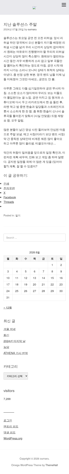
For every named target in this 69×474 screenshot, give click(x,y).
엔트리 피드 (11, 426)
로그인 (8, 420)
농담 (6, 347)
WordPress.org (13, 438)
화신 (6, 335)
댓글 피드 (10, 432)
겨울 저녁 (10, 329)
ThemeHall (51, 465)
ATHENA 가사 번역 (16, 353)
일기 (17, 215)
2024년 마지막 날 (14, 341)
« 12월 (8, 307)
